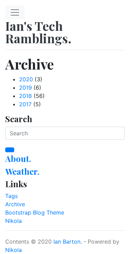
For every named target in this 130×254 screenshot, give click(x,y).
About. (18, 158)
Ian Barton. (67, 241)
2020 (26, 79)
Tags (11, 195)
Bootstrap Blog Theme (34, 212)
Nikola (13, 220)
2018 (25, 95)
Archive (15, 204)
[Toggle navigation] (15, 12)
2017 (25, 104)
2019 (25, 87)
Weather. (22, 171)
